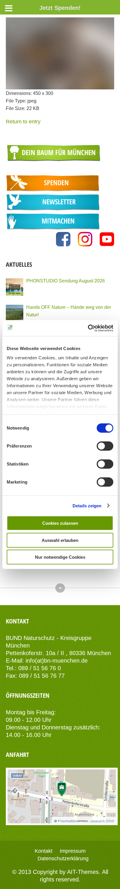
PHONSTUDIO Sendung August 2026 (65, 280)
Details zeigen (87, 505)
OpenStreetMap (68, 821)
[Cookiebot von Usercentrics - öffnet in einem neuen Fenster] (87, 328)
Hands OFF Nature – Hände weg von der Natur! (68, 310)
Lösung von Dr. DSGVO (102, 821)
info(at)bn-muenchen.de (57, 660)
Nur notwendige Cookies (60, 557)
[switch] (105, 446)
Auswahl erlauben (60, 540)
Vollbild (17, 775)
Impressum (73, 851)
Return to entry (23, 122)
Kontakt (43, 851)
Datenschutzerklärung (63, 858)
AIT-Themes (83, 872)
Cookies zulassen (60, 523)
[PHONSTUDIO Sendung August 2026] (14, 287)
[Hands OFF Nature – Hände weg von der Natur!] (14, 313)
